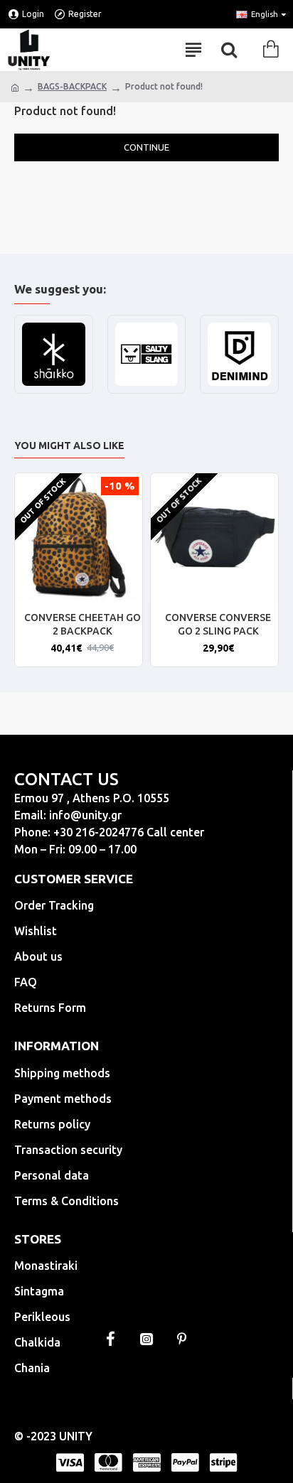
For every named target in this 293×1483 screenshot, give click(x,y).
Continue (146, 147)
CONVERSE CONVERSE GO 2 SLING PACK (218, 624)
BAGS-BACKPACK (72, 86)
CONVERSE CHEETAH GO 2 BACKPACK (82, 624)
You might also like (69, 445)
